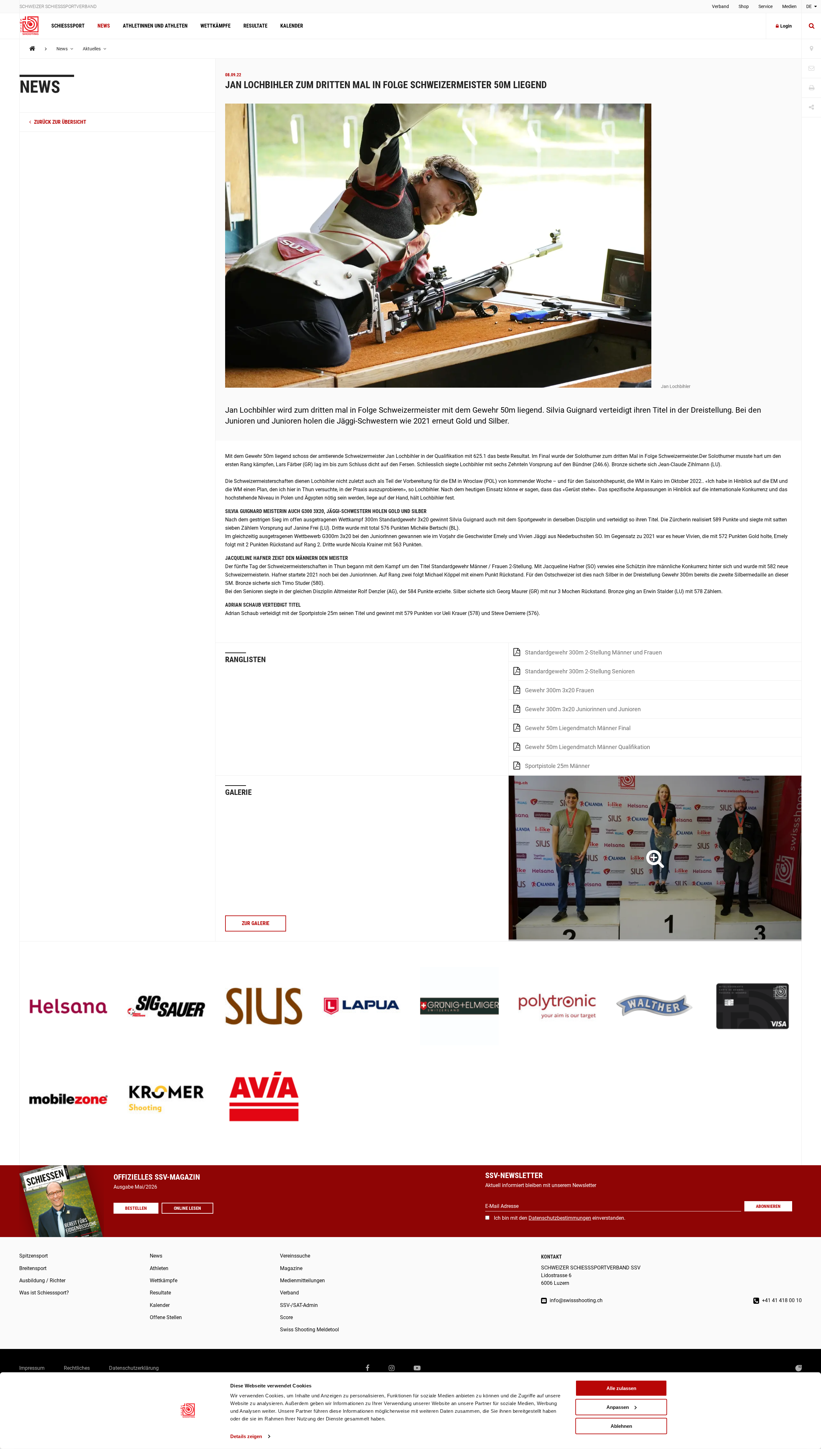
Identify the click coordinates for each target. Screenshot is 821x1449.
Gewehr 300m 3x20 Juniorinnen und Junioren (583, 709)
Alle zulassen (621, 1388)
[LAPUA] (361, 1007)
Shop (744, 6)
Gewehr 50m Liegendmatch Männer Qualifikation (587, 747)
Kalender (291, 26)
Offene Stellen (166, 1317)
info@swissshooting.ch (575, 1300)
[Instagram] (391, 1368)
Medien (789, 6)
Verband (720, 6)
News (103, 26)
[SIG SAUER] (166, 1007)
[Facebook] (367, 1368)
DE (809, 6)
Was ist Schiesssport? (44, 1293)
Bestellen (136, 1208)
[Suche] (811, 26)
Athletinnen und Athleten (155, 26)
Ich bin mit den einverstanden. (559, 1218)
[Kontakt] (811, 68)
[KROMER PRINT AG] (166, 1099)
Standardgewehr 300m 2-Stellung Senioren (580, 671)
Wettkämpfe (215, 26)
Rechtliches (77, 1368)
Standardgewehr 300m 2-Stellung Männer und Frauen (593, 652)
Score (286, 1317)
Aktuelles (92, 48)
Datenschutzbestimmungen (560, 1218)
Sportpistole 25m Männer (557, 765)
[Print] (811, 88)
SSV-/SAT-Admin (299, 1305)
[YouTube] (417, 1368)
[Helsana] (68, 1007)
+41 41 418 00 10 (781, 1300)
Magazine (291, 1268)
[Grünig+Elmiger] (459, 1007)
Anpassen (617, 1407)
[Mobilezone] (68, 1099)
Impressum (32, 1368)
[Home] (32, 48)
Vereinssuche (295, 1256)
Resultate (255, 26)
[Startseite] (32, 26)
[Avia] (264, 1099)
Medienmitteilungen (302, 1280)
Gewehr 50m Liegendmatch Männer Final (578, 728)
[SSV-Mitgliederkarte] (752, 1007)
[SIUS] (264, 1007)
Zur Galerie (255, 923)
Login (786, 26)
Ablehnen (621, 1425)
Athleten (159, 1268)
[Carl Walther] (655, 1007)
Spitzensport (33, 1256)
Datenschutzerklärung (134, 1368)
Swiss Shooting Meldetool (309, 1330)
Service (765, 6)
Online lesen (187, 1208)
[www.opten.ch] (798, 1368)
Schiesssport (68, 26)
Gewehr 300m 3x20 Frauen (559, 690)
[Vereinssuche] (811, 49)
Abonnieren (768, 1206)
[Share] (811, 107)
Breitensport (33, 1268)
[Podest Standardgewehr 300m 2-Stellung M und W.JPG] (655, 858)
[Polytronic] (557, 1007)
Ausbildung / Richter (42, 1280)
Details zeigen (246, 1436)
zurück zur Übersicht (59, 122)
